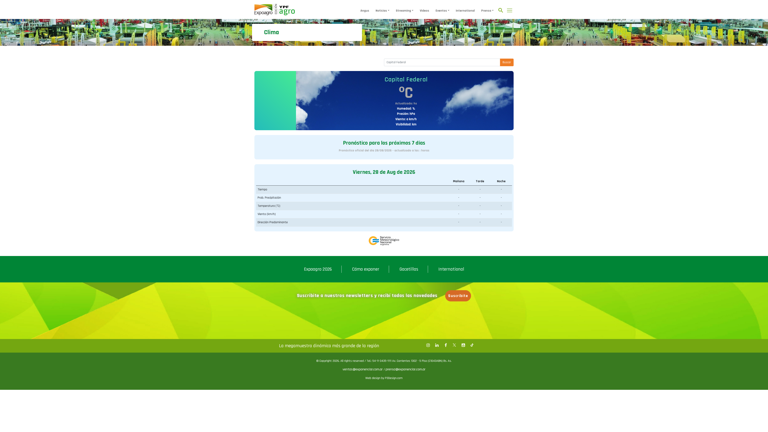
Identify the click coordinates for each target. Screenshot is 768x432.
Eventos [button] (441, 11)
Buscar (507, 62)
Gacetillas (408, 269)
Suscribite (458, 295)
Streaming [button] (403, 11)
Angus (364, 11)
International (465, 11)
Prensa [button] (486, 11)
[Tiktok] (472, 345)
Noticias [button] (381, 11)
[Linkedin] (437, 345)
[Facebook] (428, 345)
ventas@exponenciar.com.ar (363, 369)
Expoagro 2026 (318, 269)
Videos (424, 11)
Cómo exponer (365, 269)
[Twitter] (454, 345)
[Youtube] (463, 345)
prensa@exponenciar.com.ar (405, 369)
